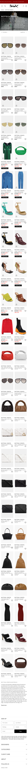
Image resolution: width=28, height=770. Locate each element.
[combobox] (20, 385)
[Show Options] (26, 385)
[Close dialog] (27, 380)
